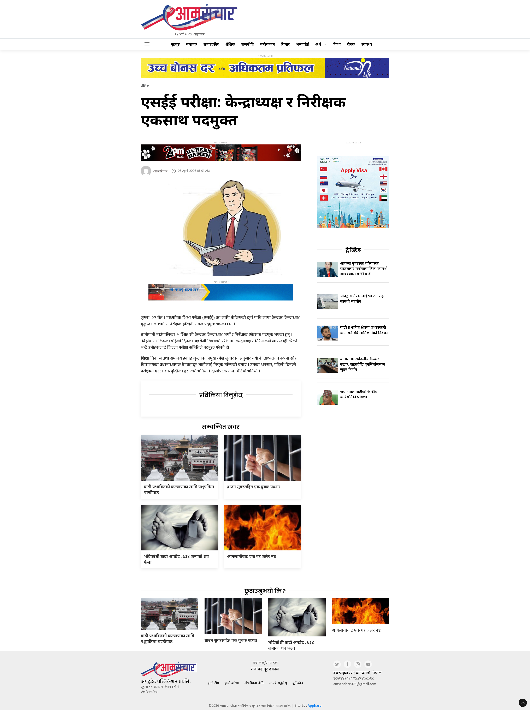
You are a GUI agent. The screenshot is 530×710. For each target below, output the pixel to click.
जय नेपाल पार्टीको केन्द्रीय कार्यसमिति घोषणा (358, 394)
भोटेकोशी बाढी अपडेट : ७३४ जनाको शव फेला (291, 645)
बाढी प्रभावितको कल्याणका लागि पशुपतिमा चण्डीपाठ (167, 638)
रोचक (351, 44)
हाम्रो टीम (213, 683)
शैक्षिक (230, 44)
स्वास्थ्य (366, 44)
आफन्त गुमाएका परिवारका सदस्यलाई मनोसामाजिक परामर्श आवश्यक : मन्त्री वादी (363, 268)
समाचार (191, 44)
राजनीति (247, 44)
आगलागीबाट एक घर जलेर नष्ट (251, 556)
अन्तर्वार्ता (302, 44)
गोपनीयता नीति (254, 683)
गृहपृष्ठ (175, 44)
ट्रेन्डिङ (353, 250)
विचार (285, 44)
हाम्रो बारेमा (231, 683)
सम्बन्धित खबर (221, 427)
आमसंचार (160, 170)
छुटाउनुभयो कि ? (265, 591)
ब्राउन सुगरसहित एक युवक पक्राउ (253, 486)
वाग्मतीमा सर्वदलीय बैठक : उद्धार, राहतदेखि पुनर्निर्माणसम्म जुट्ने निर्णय (362, 364)
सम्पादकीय (211, 44)
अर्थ (318, 44)
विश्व (337, 44)
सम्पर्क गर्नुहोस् (278, 683)
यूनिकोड (297, 683)
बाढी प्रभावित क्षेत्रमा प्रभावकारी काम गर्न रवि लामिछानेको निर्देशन (364, 330)
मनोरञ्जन (267, 44)
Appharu (315, 705)
